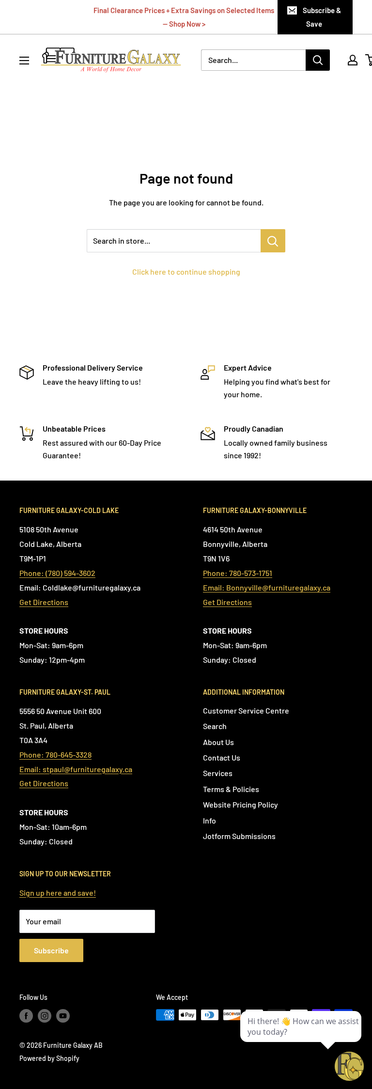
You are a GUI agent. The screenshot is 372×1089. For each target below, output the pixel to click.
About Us (218, 742)
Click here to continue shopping (186, 271)
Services (217, 773)
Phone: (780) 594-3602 (57, 572)
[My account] (352, 60)
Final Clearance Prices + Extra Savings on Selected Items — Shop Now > (183, 17)
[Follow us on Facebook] (26, 1016)
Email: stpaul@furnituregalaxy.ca (75, 769)
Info (209, 820)
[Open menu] (24, 60)
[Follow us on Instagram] (44, 1016)
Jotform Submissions (239, 835)
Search (215, 726)
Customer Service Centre (246, 710)
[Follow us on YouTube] (63, 1016)
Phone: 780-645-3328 (55, 754)
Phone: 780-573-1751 (237, 572)
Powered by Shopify (49, 1058)
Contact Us (221, 757)
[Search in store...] (273, 240)
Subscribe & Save (322, 17)
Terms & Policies (231, 788)
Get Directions (43, 602)
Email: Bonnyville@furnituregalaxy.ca (266, 587)
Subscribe (51, 950)
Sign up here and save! (57, 892)
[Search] (318, 60)
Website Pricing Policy (240, 804)
